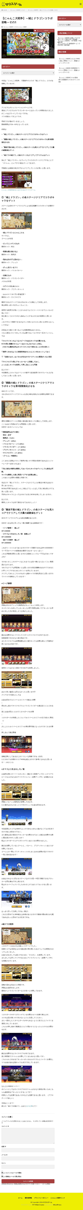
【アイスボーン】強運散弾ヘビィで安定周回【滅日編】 (68, 44)
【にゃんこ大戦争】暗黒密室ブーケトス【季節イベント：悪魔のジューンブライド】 (69, 70)
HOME (5, 10)
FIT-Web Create (38, 1205)
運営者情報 (28, 1198)
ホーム (20, 1198)
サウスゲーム (47, 1202)
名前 (4, 1146)
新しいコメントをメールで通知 (11, 1172)
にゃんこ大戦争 (22, 27)
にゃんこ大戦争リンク (58, 1198)
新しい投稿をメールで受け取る (11, 1176)
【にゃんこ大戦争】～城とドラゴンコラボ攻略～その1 (42, 10)
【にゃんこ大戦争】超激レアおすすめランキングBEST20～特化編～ (68, 38)
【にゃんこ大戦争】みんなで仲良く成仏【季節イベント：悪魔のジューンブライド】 (69, 61)
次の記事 (29, 1106)
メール (4, 1155)
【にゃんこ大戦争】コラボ (17, 10)
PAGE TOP (79, 1171)
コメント (5, 1126)
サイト (4, 1163)
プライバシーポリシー (41, 1198)
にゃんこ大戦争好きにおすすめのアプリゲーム (19, 190)
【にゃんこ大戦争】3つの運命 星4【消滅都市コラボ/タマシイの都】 (69, 80)
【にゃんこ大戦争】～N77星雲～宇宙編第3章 (69, 41)
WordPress (57, 1205)
